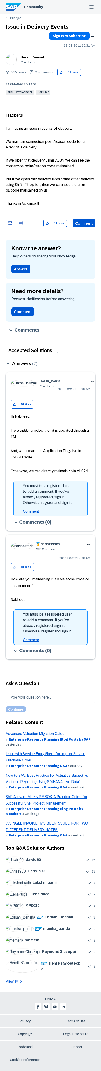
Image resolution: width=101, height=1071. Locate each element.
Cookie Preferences (25, 1060)
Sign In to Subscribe (69, 36)
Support (76, 1047)
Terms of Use (75, 1021)
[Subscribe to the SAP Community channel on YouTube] (55, 1007)
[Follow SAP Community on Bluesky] (46, 1007)
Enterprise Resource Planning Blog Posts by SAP (50, 739)
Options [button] (92, 36)
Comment (84, 223)
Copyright (25, 1034)
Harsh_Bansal (32, 57)
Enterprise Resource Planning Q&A (38, 766)
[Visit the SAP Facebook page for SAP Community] (38, 1007)
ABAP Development (20, 92)
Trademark (25, 1047)
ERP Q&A (15, 18)
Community (33, 7)
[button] (61, 72)
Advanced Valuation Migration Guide (35, 734)
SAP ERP (43, 92)
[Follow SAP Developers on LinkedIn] (63, 1007)
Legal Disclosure (76, 1034)
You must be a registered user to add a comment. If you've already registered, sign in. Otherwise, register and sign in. (47, 494)
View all (12, 981)
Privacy (25, 1021)
